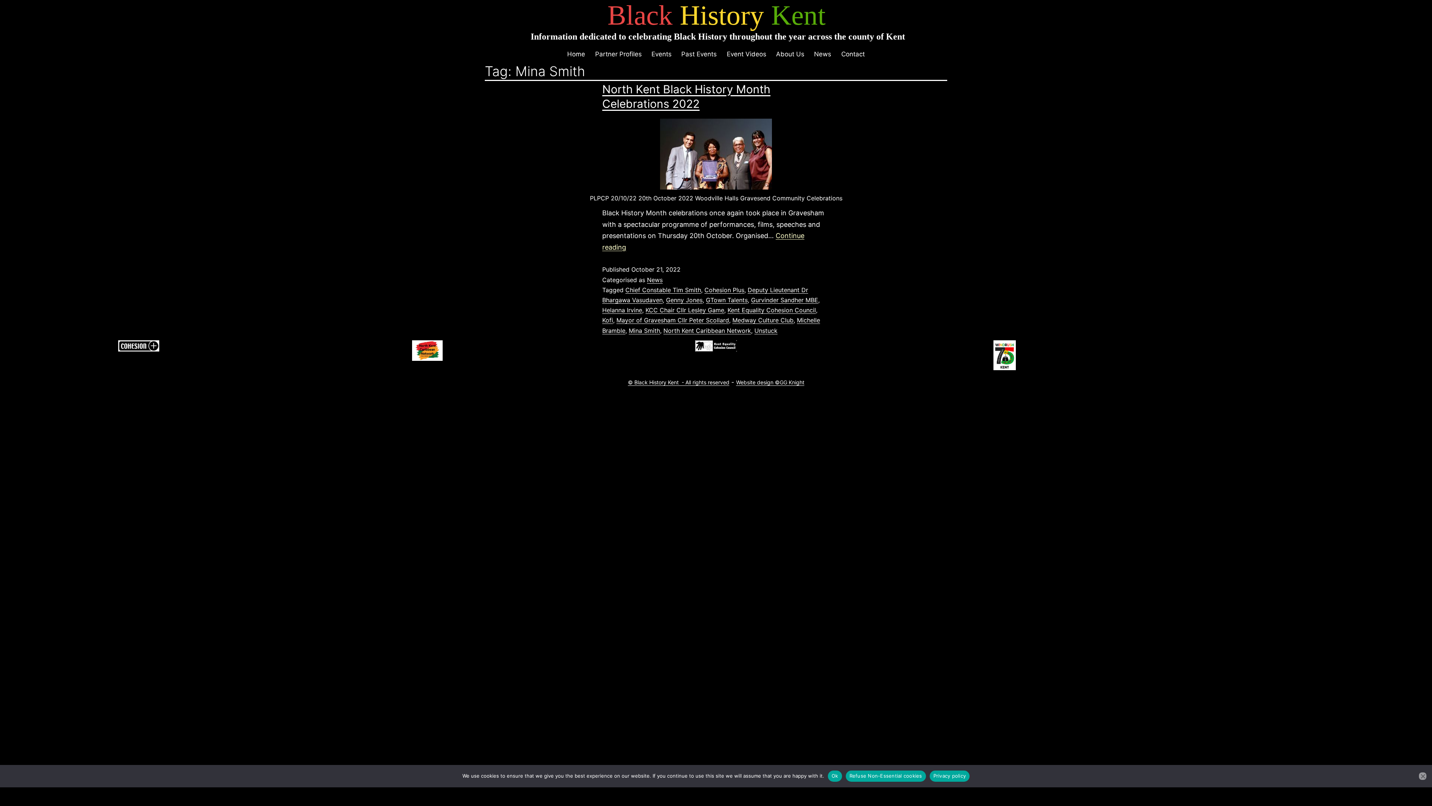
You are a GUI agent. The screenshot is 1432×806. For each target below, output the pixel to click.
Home (576, 54)
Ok (835, 776)
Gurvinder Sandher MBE (784, 300)
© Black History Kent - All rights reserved (678, 382)
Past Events (699, 54)
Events (661, 54)
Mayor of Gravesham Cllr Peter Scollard (672, 320)
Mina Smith (644, 330)
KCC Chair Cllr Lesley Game (685, 310)
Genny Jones (684, 300)
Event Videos (746, 54)
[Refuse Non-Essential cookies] (1422, 776)
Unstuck (766, 330)
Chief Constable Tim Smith (663, 290)
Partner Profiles (618, 54)
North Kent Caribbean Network (707, 330)
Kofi (607, 320)
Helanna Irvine (622, 310)
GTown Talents (727, 300)
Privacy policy (949, 776)
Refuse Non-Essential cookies (886, 776)
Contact (853, 54)
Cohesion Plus (724, 290)
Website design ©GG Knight (770, 382)
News (822, 54)
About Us (790, 54)
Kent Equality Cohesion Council (772, 310)
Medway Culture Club (763, 320)
